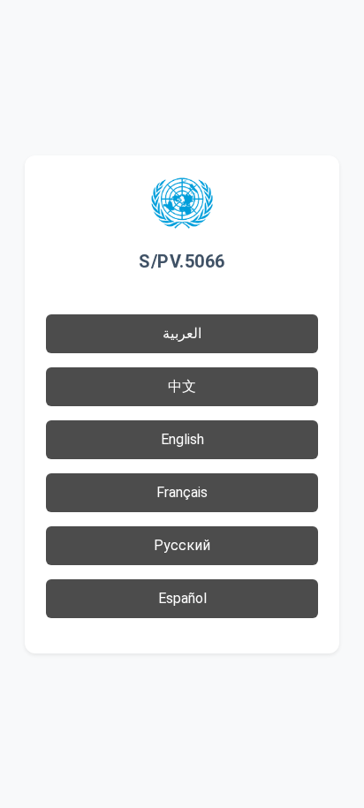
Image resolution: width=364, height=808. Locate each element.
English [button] (182, 439)
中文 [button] (182, 386)
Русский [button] (182, 545)
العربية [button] (182, 333)
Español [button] (182, 598)
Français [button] (182, 492)
